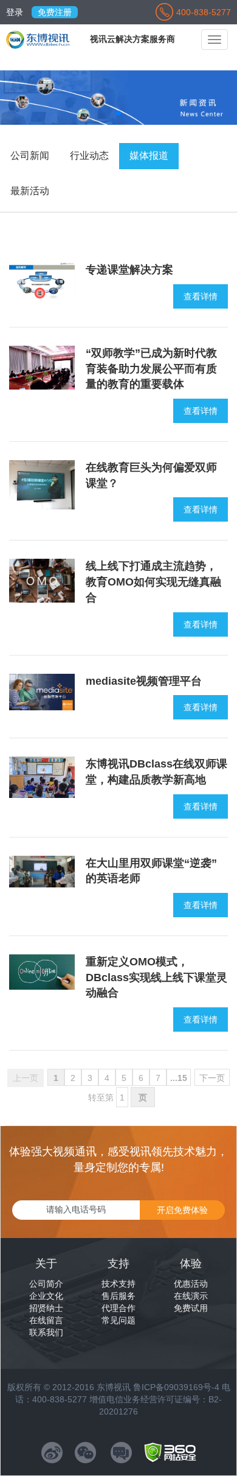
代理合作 (118, 1308)
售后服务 (118, 1296)
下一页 (212, 1078)
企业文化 (46, 1296)
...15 (178, 1078)
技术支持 (118, 1284)
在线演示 (191, 1296)
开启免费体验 (182, 1210)
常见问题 (118, 1320)
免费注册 (55, 12)
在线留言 (46, 1320)
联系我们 (46, 1332)
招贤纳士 (46, 1308)
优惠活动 (191, 1284)
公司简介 (46, 1284)
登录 (14, 12)
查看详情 (201, 296)
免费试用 (191, 1308)
